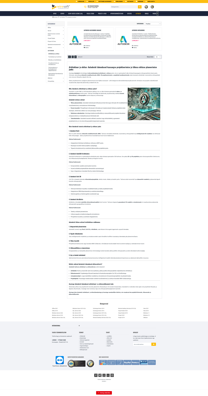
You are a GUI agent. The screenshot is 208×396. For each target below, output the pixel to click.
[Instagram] (112, 375)
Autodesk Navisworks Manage (92, 30)
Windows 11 (146, 313)
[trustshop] (90, 363)
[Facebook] (96, 375)
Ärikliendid (82, 336)
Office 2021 (55, 308)
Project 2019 (121, 317)
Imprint (108, 345)
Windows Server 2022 (57, 313)
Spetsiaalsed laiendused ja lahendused (55, 74)
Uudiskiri (109, 340)
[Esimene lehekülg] (69, 57)
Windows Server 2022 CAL (58, 317)
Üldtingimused (83, 349)
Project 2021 (121, 315)
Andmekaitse (110, 343)
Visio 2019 (146, 310)
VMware (145, 317)
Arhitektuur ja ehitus (53, 54)
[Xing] (100, 375)
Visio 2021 (146, 308)
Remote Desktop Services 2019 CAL (127, 308)
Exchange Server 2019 (98, 308)
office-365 (109, 338)
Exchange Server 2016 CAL (100, 315)
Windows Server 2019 (57, 315)
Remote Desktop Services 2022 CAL (102, 317)
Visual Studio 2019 (123, 313)
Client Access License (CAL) (54, 34)
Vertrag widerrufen (105, 393)
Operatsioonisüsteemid (54, 44)
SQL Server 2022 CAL (78, 315)
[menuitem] (129, 1)
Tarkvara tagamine (84, 340)
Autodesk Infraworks (138, 30)
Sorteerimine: (140, 23)
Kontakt (82, 342)
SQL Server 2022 (77, 310)
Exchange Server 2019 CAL (100, 313)
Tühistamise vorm (84, 347)
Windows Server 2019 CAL (79, 308)
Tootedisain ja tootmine (54, 57)
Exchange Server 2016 (98, 310)
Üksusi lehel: (150, 57)
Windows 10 (146, 315)
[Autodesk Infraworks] (123, 40)
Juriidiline (109, 336)
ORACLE (50, 78)
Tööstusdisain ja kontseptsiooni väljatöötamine (52, 69)
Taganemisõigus (84, 345)
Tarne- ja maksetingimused (86, 343)
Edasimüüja (83, 338)
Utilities (50, 47)
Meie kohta (109, 342)
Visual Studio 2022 (123, 310)
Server (49, 30)
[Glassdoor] (104, 375)
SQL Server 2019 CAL (78, 317)
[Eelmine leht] (73, 57)
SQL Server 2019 (77, 313)
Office (49, 27)
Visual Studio (51, 38)
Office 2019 (55, 310)
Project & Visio (52, 41)
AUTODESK (51, 50)
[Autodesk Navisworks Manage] (75, 40)
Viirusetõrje (51, 81)
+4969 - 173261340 (59, 340)
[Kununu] (108, 375)
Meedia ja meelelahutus (54, 60)
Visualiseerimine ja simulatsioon (53, 63)
